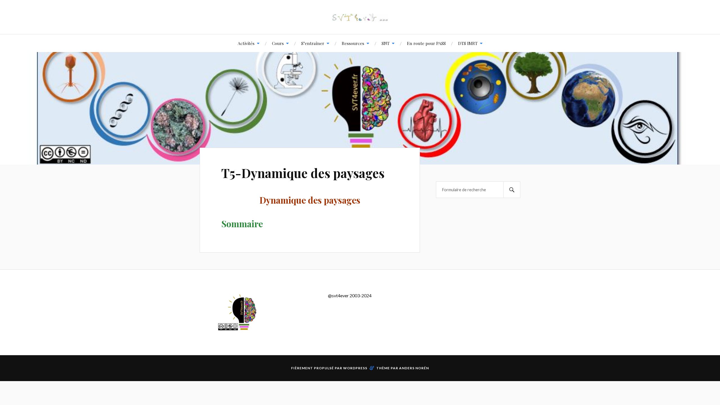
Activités (246, 43)
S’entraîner (312, 43)
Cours (278, 43)
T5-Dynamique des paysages (302, 173)
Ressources (353, 43)
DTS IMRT (468, 43)
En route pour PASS (426, 43)
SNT (386, 43)
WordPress (355, 368)
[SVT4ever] (360, 17)
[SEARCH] (511, 189)
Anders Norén (414, 368)
